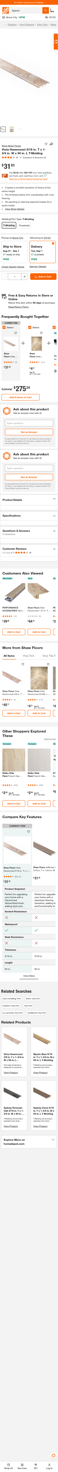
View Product (11, 1072)
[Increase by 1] (24, 276)
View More (29, 975)
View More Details (14, 208)
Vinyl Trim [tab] (28, 655)
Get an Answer (29, 432)
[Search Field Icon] (45, 10)
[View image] (3, 129)
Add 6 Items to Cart (21, 397)
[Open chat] (56, 42)
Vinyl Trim (42, 24)
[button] (29, 499)
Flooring (12, 24)
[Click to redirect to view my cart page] (52, 10)
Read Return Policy (18, 306)
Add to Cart (44, 276)
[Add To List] (46, 144)
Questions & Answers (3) (34, 157)
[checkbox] (4, 327)
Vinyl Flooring (27, 24)
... (3, 25)
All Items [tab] (9, 655)
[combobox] (26, 10)
